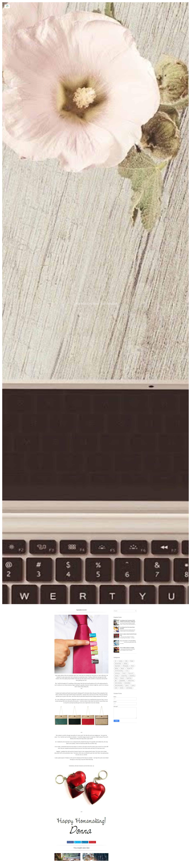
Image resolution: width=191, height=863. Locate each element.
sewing (132, 685)
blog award (130, 673)
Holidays (125, 663)
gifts (116, 680)
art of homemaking (119, 670)
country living (124, 675)
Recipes (122, 668)
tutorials (121, 688)
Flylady (131, 661)
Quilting (116, 668)
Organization (117, 666)
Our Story (177, 6)
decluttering (132, 675)
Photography (125, 666)
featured (122, 678)
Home (167, 6)
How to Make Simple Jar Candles (127, 647)
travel (116, 688)
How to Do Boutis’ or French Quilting (128, 640)
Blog (172, 6)
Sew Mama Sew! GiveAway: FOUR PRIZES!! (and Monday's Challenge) (127, 621)
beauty (127, 670)
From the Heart (118, 663)
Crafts (126, 661)
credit (81, 688)
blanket (124, 673)
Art (115, 661)
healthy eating (131, 680)
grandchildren (122, 680)
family (116, 678)
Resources (184, 6)
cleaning (116, 675)
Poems (132, 666)
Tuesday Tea (129, 668)
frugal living (128, 678)
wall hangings (129, 688)
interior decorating (119, 685)
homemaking (127, 683)
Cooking (120, 661)
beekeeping (117, 673)
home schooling (118, 683)
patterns (127, 685)
